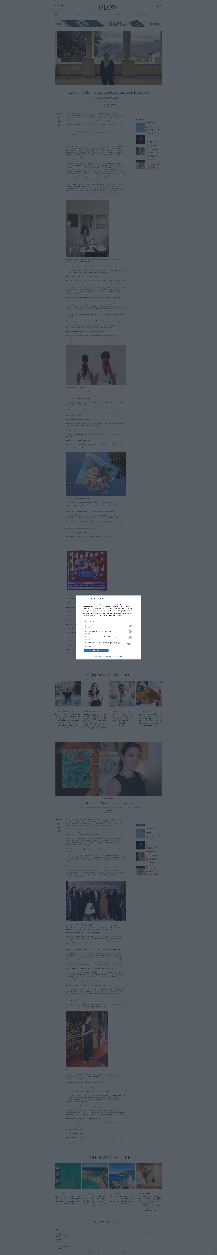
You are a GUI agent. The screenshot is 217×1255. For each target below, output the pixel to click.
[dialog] (108, 627)
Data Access (108, 656)
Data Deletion (99, 656)
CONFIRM (96, 650)
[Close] (137, 599)
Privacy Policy (118, 656)
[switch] (129, 626)
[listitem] (108, 622)
